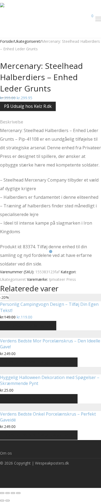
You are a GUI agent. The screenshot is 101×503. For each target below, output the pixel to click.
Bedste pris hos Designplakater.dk (39, 362)
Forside (6, 41)
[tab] (50, 122)
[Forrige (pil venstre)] (2, 500)
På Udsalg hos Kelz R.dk (28, 106)
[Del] (7, 493)
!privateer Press (62, 279)
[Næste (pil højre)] (7, 500)
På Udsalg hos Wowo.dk (28, 325)
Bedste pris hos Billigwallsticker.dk (39, 399)
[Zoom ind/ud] (18, 493)
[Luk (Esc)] (2, 493)
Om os (6, 453)
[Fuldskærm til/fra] (13, 493)
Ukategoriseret (27, 41)
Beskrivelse (11, 122)
